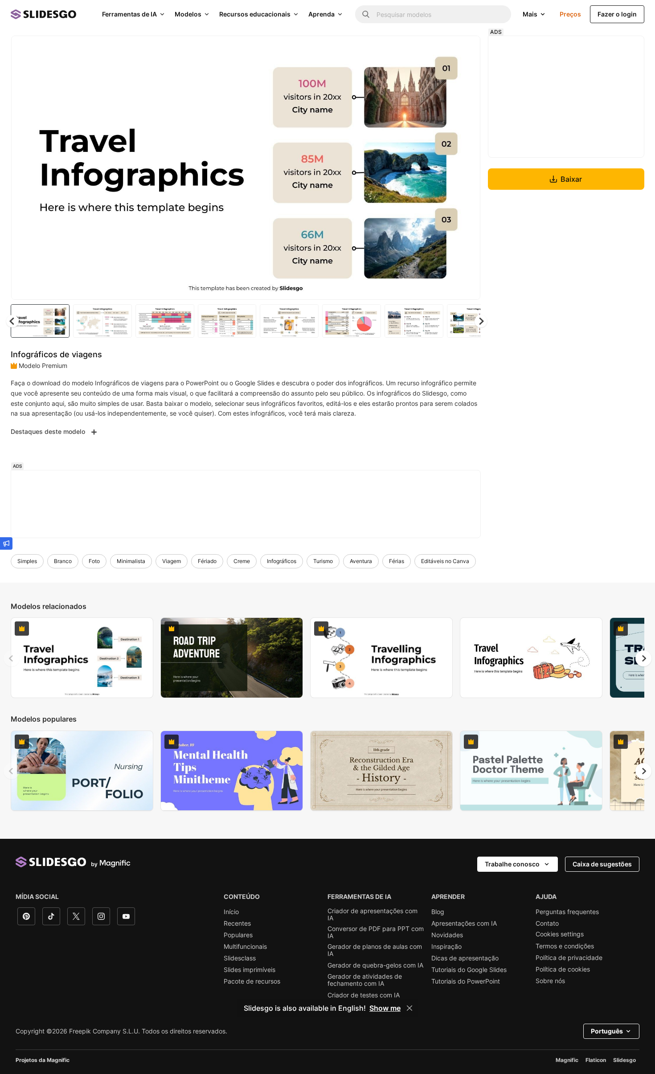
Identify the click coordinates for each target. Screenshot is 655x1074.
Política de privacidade (569, 957)
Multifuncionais (245, 946)
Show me (385, 1008)
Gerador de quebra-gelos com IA (375, 965)
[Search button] (366, 14)
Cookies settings (560, 934)
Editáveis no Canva (445, 561)
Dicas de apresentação (465, 958)
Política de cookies (563, 969)
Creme (241, 561)
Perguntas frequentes (567, 911)
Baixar (571, 179)
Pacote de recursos (252, 981)
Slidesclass (240, 958)
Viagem (171, 561)
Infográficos (281, 561)
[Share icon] (465, 50)
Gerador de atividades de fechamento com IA (365, 980)
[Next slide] (467, 168)
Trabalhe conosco (512, 864)
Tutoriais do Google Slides (469, 969)
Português (607, 1031)
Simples (27, 561)
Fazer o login (617, 14)
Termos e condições (565, 946)
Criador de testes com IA (364, 995)
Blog (437, 911)
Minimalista (131, 561)
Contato (547, 923)
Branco (63, 561)
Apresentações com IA (464, 923)
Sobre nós (550, 980)
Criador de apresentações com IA (373, 914)
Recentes (237, 923)
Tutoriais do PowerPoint (465, 981)
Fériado (207, 561)
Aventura (361, 561)
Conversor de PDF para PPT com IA (376, 932)
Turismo (323, 561)
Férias (396, 561)
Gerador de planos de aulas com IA (375, 950)
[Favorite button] (442, 50)
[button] (481, 321)
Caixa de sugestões (602, 864)
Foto (94, 561)
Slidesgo (624, 1060)
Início (231, 911)
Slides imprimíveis (249, 969)
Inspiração (446, 946)
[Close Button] (409, 1008)
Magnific (567, 1060)
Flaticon (595, 1060)
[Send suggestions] (6, 543)
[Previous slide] (12, 658)
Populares (238, 935)
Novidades (447, 935)
